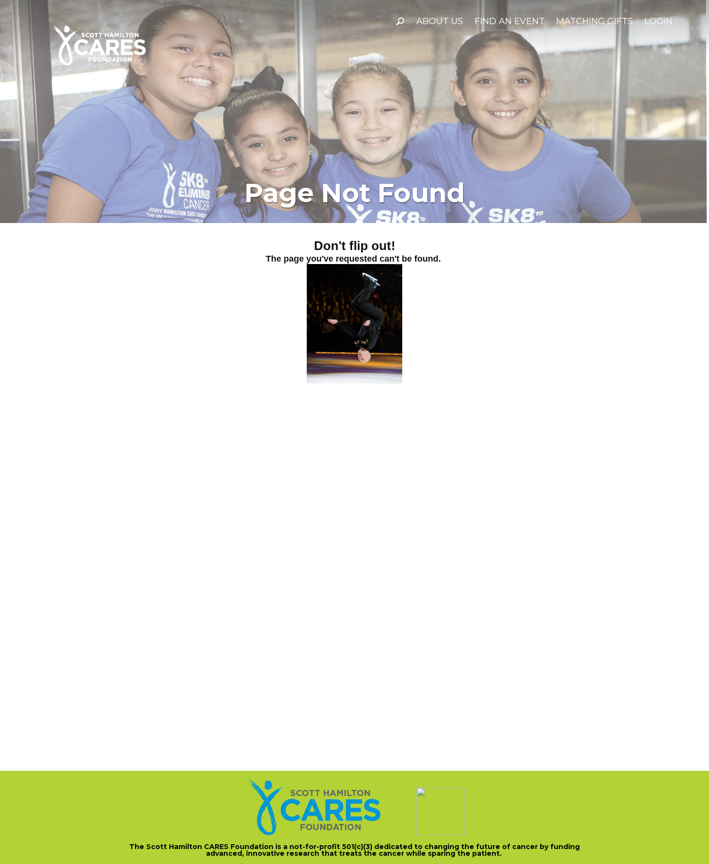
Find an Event (510, 21)
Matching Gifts (594, 21)
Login (658, 21)
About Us (439, 21)
